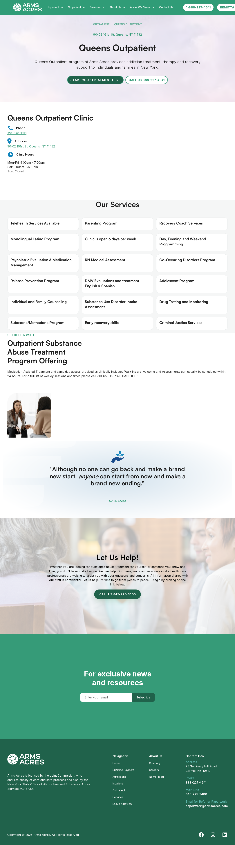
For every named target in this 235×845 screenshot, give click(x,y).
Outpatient (101, 24)
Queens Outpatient (128, 24)
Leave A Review (122, 803)
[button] (56, 7)
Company (155, 763)
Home (116, 763)
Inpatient (118, 783)
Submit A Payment (123, 769)
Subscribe (143, 697)
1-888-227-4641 (198, 7)
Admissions (119, 776)
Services (118, 797)
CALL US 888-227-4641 (146, 80)
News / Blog (156, 776)
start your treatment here (95, 80)
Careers (154, 769)
